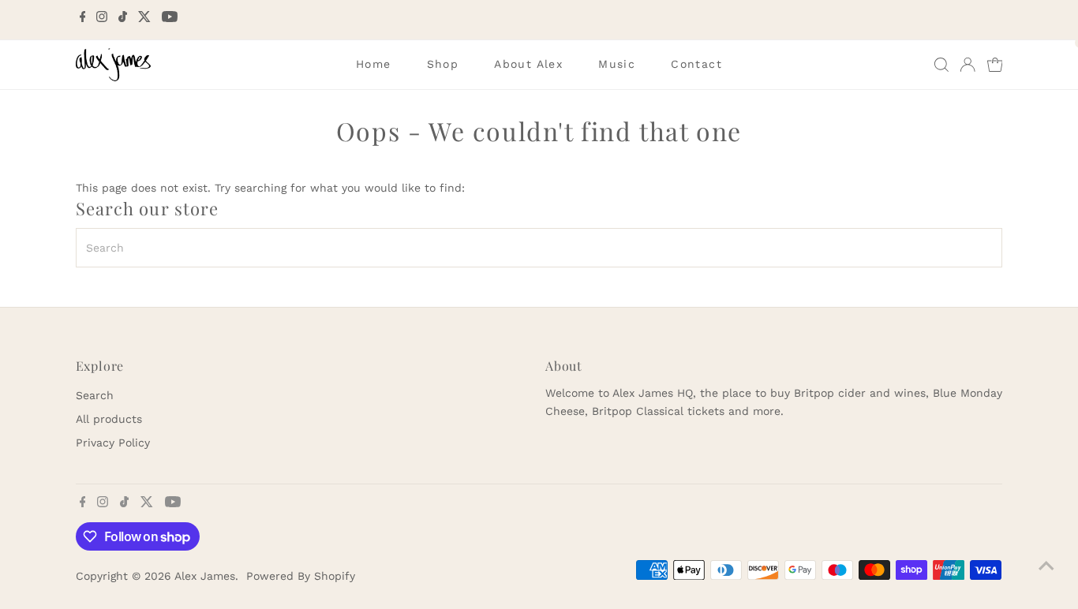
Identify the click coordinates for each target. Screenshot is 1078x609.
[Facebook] (83, 19)
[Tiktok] (122, 19)
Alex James (204, 576)
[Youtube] (170, 19)
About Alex (528, 64)
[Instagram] (101, 19)
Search (95, 395)
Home (373, 64)
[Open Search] (941, 65)
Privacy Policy (113, 442)
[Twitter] (144, 19)
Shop (443, 64)
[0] (995, 65)
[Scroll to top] (1046, 565)
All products (109, 419)
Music (616, 64)
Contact (696, 64)
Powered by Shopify (300, 576)
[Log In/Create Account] (967, 65)
